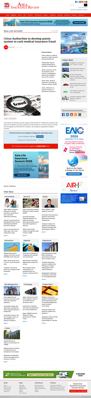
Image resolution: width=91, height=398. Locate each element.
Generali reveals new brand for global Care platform (48, 311)
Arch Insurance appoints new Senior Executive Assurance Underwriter (50, 217)
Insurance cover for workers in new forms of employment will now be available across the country (49, 73)
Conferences (38, 15)
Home (7, 15)
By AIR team (11, 47)
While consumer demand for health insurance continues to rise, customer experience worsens (11, 213)
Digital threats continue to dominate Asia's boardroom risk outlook (11, 350)
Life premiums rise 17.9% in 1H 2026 (77, 63)
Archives (30, 15)
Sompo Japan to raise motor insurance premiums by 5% (78, 85)
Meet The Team (7, 387)
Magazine (13, 15)
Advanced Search (83, 7)
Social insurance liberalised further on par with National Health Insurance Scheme (12, 222)
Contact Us (81, 15)
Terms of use (7, 390)
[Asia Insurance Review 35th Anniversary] (21, 5)
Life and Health (16, 31)
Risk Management (11, 284)
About (5, 385)
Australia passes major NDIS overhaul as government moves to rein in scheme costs (49, 255)
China (5, 118)
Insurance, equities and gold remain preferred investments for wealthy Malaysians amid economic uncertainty (50, 301)
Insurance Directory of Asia (57, 388)
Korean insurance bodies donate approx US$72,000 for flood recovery (78, 77)
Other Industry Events (40, 388)
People (45, 197)
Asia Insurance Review (55, 385)
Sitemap (85, 9)
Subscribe (72, 9)
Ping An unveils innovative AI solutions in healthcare (49, 64)
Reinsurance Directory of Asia (57, 390)
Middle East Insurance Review (57, 387)
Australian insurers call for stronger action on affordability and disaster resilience (11, 317)
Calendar (52, 15)
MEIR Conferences (39, 387)
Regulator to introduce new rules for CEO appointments (49, 274)
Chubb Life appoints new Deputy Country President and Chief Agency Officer (49, 226)
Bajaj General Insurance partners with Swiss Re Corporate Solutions (11, 299)
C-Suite (7, 328)
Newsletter (79, 9)
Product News (48, 284)
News (19, 15)
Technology (28, 284)
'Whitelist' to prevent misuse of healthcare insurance (48, 89)
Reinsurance (9, 240)
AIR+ (24, 15)
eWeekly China (22, 388)
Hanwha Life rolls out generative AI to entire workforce (30, 307)
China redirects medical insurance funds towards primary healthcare (50, 57)
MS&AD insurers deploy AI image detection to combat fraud (30, 315)
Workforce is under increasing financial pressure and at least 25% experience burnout (31, 221)
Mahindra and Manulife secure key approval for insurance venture (11, 357)
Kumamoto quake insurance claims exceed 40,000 (31, 211)
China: (8, 38)
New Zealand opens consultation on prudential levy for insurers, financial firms (30, 270)
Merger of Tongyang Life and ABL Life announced (30, 255)
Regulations (47, 240)
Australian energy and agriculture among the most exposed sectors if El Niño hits (11, 308)
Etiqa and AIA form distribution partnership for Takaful (49, 318)
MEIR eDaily (22, 387)
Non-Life (27, 197)
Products (74, 15)
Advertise (60, 15)
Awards (45, 15)
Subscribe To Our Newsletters (79, 391)
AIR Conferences (39, 385)
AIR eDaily (21, 385)
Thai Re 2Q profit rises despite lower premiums (12, 269)
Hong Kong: (45, 62)
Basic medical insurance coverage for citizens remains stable (49, 82)
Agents (21, 390)
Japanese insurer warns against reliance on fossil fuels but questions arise (30, 299)
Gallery (36, 390)
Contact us (6, 391)
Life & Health (12, 118)
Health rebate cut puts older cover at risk (77, 69)
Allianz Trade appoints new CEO (48, 210)
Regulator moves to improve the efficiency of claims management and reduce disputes (49, 265)
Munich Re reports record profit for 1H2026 (11, 342)
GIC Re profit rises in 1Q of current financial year (12, 262)
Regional (27, 240)
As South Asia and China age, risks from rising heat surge (11, 231)
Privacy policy (7, 388)
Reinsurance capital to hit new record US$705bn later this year (12, 255)
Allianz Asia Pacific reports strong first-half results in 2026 (30, 231)
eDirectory (67, 15)
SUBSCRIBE (41, 146)
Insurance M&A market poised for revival (30, 262)
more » (6, 235)
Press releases (22, 393)
